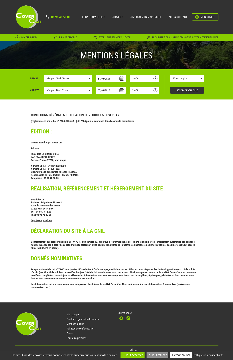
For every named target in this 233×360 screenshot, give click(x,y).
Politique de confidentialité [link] (208, 355)
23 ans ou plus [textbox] (180, 78)
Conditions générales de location (83, 319)
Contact (70, 333)
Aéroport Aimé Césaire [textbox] (57, 78)
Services (117, 17)
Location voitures (93, 17)
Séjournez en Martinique (146, 17)
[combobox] (68, 78)
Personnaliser (181, 355)
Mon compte (73, 314)
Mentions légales (75, 324)
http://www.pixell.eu (41, 220)
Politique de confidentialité (80, 328)
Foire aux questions (76, 338)
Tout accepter (134, 355)
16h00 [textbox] (135, 78)
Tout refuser (159, 355)
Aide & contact (178, 17)
